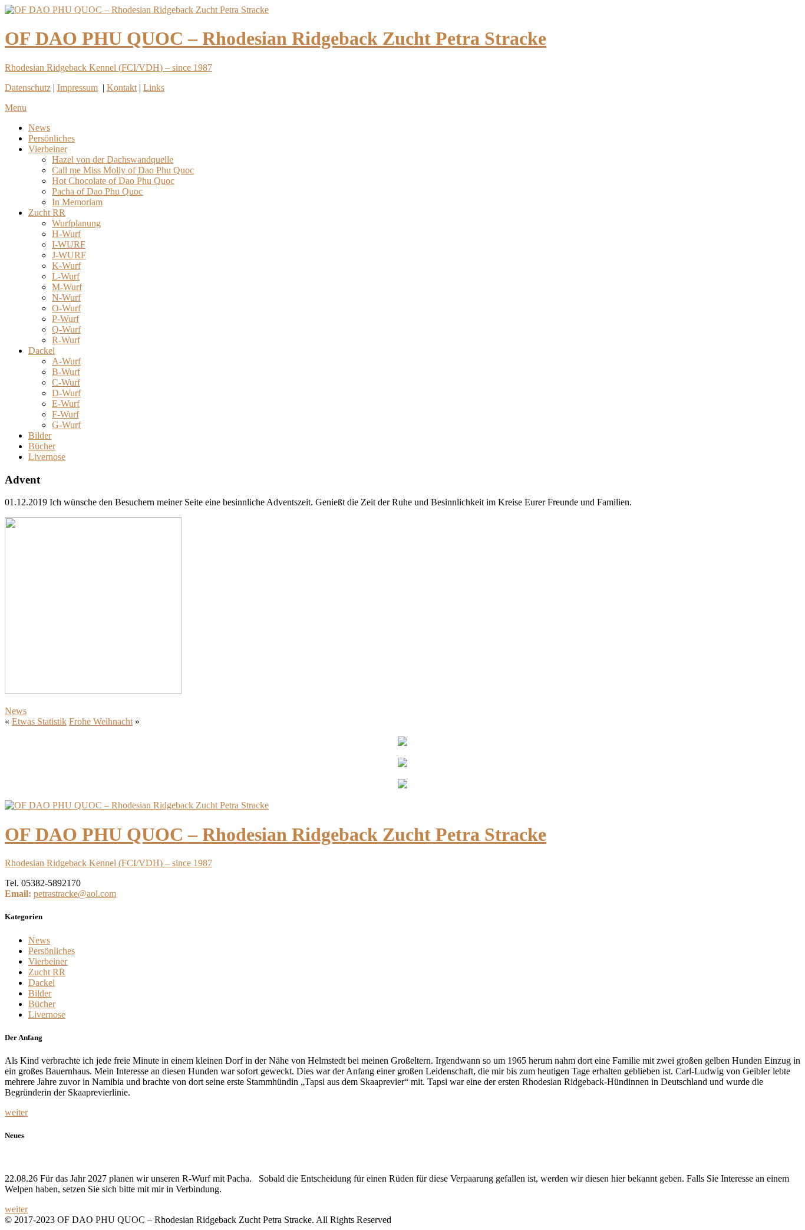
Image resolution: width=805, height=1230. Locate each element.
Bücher (41, 446)
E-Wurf (66, 404)
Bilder (39, 435)
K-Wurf (66, 266)
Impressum (77, 88)
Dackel (41, 351)
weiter (16, 1112)
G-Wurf (66, 425)
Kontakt (122, 88)
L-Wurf (66, 276)
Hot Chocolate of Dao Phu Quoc (113, 181)
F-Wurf (65, 414)
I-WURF (68, 244)
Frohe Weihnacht (101, 721)
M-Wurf (67, 287)
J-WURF (69, 255)
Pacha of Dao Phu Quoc (97, 191)
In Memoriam (77, 202)
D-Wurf (66, 393)
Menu (16, 108)
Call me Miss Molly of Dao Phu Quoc (123, 170)
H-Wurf (66, 234)
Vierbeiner (47, 149)
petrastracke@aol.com (75, 894)
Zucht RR (46, 213)
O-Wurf (66, 308)
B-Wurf (66, 372)
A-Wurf (66, 361)
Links (153, 88)
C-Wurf (66, 382)
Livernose (46, 457)
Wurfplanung (76, 223)
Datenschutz (28, 88)
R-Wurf (66, 340)
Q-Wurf (66, 329)
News (39, 128)
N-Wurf (66, 297)
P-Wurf (65, 319)
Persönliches (51, 138)
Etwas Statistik (39, 721)
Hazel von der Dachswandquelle (112, 159)
